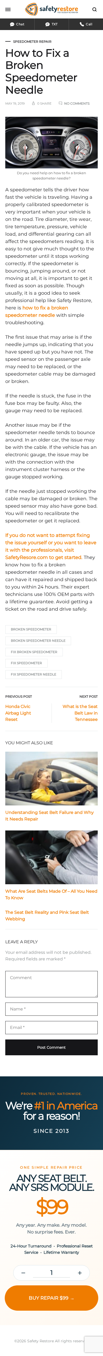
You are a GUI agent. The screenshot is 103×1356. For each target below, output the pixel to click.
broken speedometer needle (38, 641)
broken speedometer (31, 629)
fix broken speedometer (34, 652)
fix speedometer (26, 663)
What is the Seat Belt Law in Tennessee (80, 713)
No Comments (77, 103)
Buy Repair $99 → (51, 1298)
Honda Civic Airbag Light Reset (18, 713)
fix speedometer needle (33, 674)
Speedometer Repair (32, 41)
